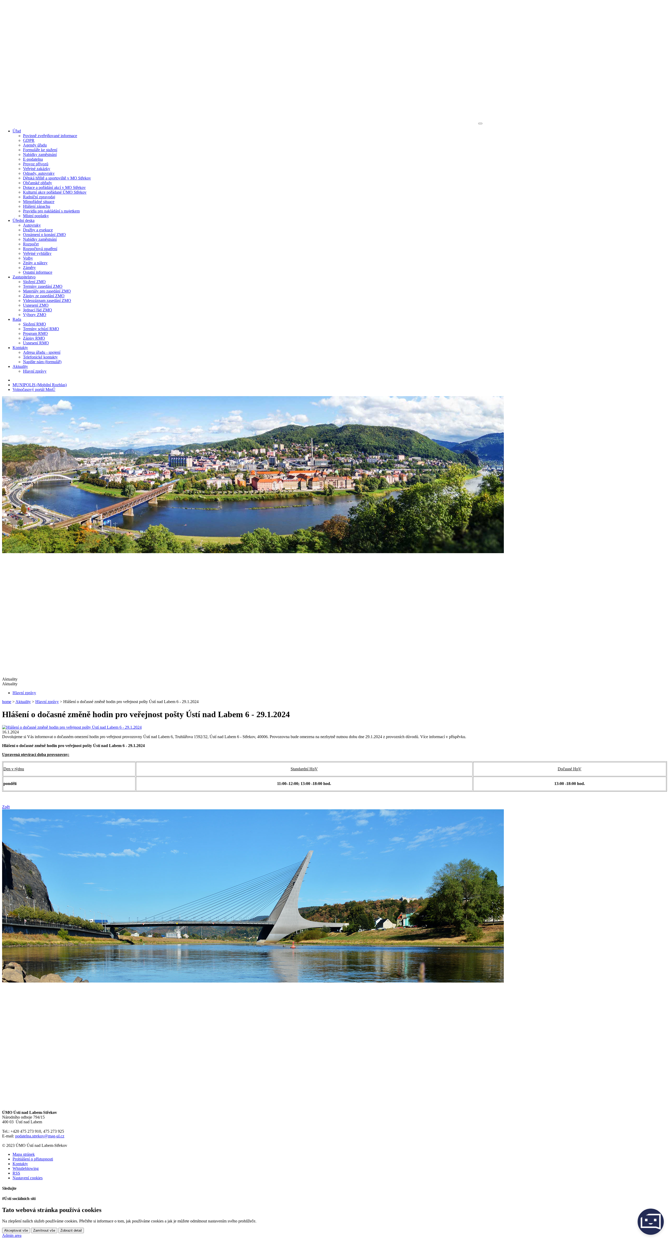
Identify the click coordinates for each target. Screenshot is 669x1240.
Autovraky (32, 225)
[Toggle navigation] (480, 123)
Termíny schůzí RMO (41, 329)
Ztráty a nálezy (35, 263)
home (6, 701)
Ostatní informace (37, 272)
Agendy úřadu (35, 145)
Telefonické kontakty (40, 357)
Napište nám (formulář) (42, 362)
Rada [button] (17, 319)
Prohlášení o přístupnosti (33, 1159)
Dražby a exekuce (38, 230)
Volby (28, 258)
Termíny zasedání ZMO (42, 286)
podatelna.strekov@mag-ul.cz (39, 1136)
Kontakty (20, 1164)
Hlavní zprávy (35, 371)
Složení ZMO (34, 281)
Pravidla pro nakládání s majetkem (51, 211)
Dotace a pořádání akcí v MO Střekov (54, 187)
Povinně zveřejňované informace (50, 135)
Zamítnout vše (44, 1230)
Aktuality (23, 701)
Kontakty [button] (20, 347)
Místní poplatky (36, 216)
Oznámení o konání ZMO (44, 234)
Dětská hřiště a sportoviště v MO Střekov (57, 178)
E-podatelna (33, 159)
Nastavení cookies (28, 1178)
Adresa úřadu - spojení (41, 352)
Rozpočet (31, 244)
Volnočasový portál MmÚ (34, 389)
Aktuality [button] (20, 366)
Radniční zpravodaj (39, 197)
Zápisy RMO (34, 338)
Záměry (29, 267)
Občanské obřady (37, 183)
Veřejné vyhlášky (37, 253)
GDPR (28, 140)
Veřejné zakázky (36, 168)
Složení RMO (34, 324)
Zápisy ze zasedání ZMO (44, 296)
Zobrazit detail (71, 1230)
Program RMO (35, 333)
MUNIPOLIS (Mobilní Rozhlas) (40, 385)
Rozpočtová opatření (40, 248)
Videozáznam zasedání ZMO (47, 300)
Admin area (11, 1235)
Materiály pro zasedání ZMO (47, 291)
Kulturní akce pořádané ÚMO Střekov (54, 192)
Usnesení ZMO (36, 305)
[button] (334, 684)
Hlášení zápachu (36, 206)
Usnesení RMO (36, 343)
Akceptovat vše (16, 1230)
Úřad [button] (17, 131)
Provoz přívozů (35, 164)
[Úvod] (239, 122)
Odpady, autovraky (39, 173)
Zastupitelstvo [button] (24, 277)
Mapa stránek (24, 1154)
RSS (16, 1173)
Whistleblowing (26, 1168)
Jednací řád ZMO (37, 310)
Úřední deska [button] (23, 220)
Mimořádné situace (38, 201)
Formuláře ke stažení (40, 150)
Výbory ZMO (34, 314)
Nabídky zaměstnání (40, 154)
